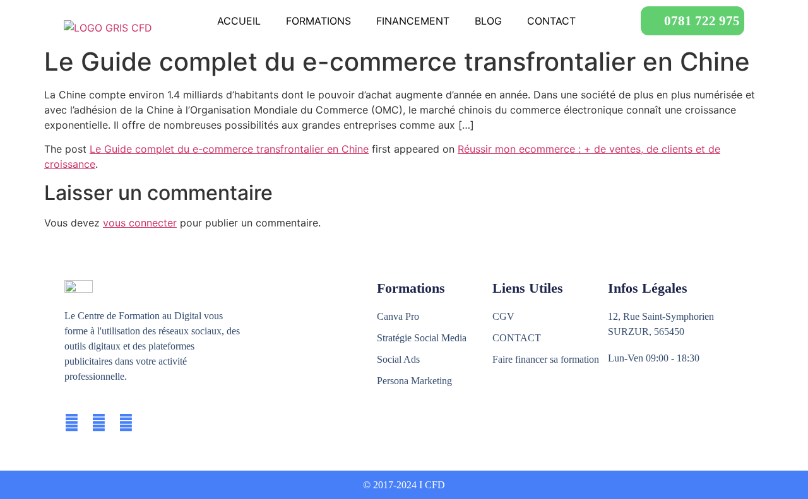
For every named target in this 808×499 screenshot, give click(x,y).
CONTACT (551, 21)
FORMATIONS (318, 21)
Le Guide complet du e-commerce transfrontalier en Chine (229, 149)
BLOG (488, 21)
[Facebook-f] (71, 423)
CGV (503, 316)
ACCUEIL (239, 21)
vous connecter (140, 222)
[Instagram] (99, 423)
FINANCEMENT (412, 21)
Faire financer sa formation (545, 359)
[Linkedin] (126, 423)
